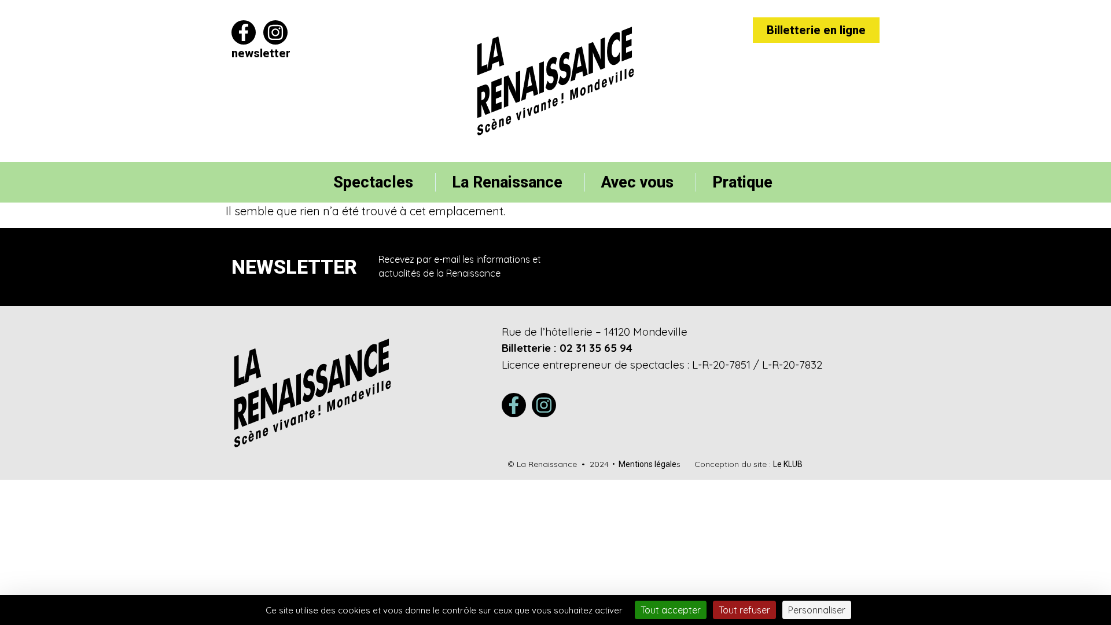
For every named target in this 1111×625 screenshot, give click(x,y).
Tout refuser (744, 610)
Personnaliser (816, 610)
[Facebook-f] (243, 32)
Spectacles (373, 182)
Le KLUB (788, 464)
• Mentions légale (642, 464)
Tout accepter (671, 610)
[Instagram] (275, 32)
